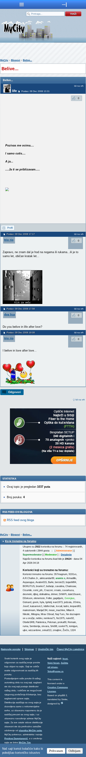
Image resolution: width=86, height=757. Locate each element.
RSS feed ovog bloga (20, 520)
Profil (10, 227)
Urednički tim (45, 649)
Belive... (27, 60)
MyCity (4, 60)
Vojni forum (53, 663)
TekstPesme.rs (55, 671)
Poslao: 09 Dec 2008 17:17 (21, 234)
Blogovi (15, 60)
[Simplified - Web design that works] (62, 702)
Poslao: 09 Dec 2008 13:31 (35, 91)
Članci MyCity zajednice (70, 649)
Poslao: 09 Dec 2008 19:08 (21, 332)
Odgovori (14, 392)
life (14, 91)
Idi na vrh (80, 399)
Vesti (65, 658)
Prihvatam (56, 751)
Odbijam (74, 751)
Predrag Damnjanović (16, 738)
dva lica (9, 314)
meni (21, 4)
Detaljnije (66, 554)
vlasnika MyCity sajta (30, 730)
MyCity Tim (25, 742)
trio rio (8, 240)
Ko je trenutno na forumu (20, 541)
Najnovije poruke (11, 649)
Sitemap (29, 649)
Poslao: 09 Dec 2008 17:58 (21, 309)
